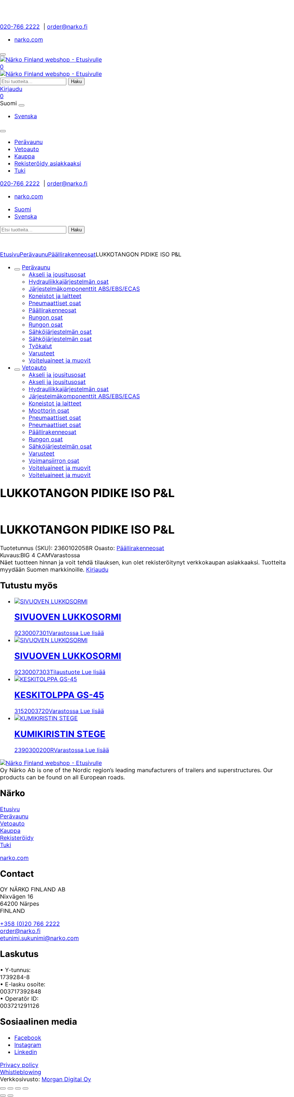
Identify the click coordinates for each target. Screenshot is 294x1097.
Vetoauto (34, 367)
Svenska (25, 116)
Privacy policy (19, 1064)
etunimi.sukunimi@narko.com (39, 938)
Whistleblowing (20, 1072)
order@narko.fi (67, 26)
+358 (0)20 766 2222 (30, 923)
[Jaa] (18, 1088)
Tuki (5, 844)
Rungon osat (46, 317)
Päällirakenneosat (72, 254)
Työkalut (40, 346)
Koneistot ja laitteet (55, 295)
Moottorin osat (49, 410)
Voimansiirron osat (54, 460)
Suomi (22, 209)
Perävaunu (34, 254)
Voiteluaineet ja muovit (60, 360)
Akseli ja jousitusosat (57, 274)
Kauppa (10, 830)
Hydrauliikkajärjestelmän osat (69, 281)
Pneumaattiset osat (55, 303)
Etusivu (10, 254)
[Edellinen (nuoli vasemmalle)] (3, 1095)
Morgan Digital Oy (66, 1079)
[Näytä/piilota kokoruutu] (10, 1088)
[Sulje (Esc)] (25, 1088)
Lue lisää (92, 632)
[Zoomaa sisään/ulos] (3, 1088)
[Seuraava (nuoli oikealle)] (10, 1095)
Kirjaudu (11, 88)
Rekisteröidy (17, 837)
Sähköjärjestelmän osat (60, 331)
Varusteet (41, 353)
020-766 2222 (20, 26)
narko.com (28, 39)
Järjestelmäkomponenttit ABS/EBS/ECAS (84, 288)
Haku (76, 81)
